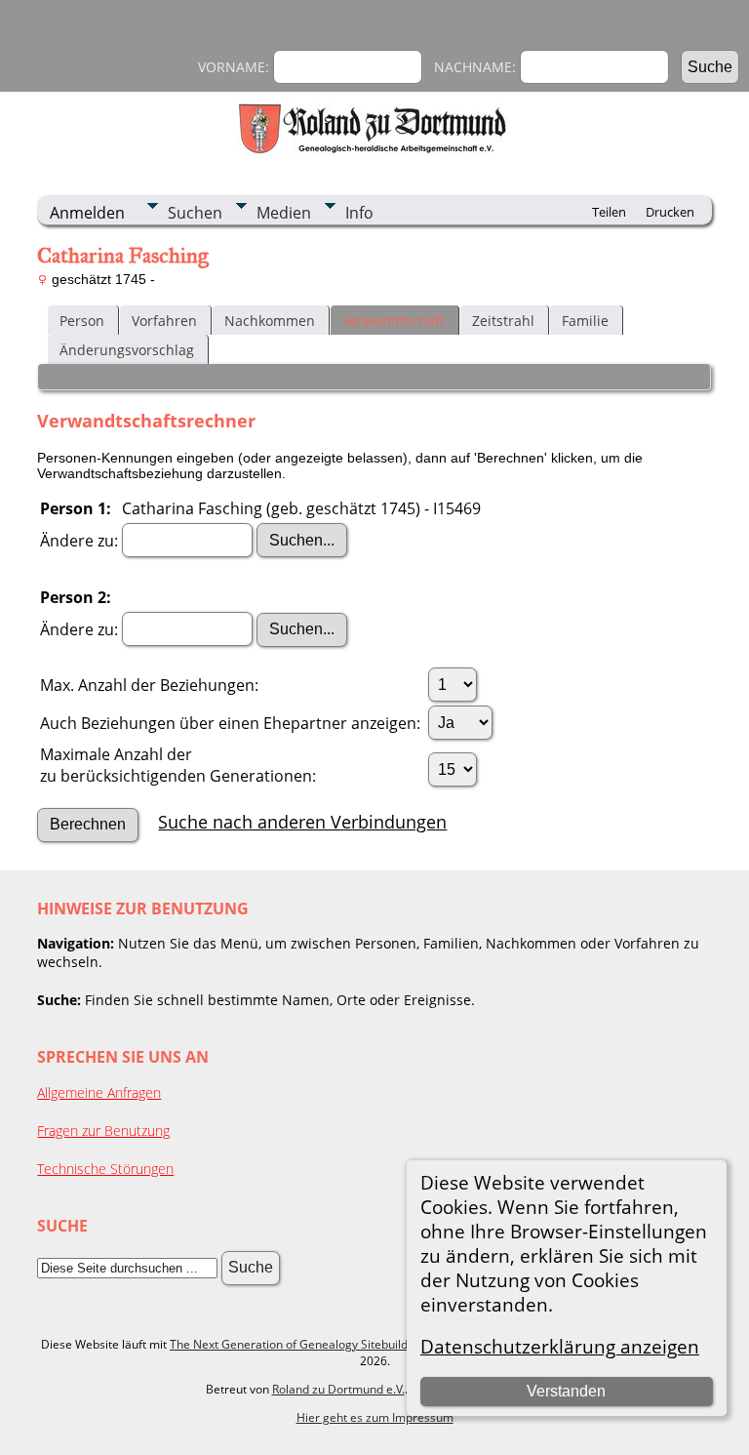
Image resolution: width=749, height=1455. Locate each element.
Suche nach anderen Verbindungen (302, 821)
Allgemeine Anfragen (99, 1092)
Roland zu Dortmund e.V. (338, 1389)
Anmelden (87, 212)
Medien (283, 212)
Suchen (195, 212)
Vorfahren (164, 320)
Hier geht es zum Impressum (374, 1417)
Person (81, 320)
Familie (585, 320)
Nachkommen (269, 320)
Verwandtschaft (393, 320)
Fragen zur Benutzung (103, 1130)
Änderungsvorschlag (126, 350)
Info (359, 212)
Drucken (670, 212)
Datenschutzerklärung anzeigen (559, 1346)
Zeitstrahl (503, 320)
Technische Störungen (105, 1168)
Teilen (609, 212)
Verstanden (566, 1391)
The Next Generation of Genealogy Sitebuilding (297, 1344)
